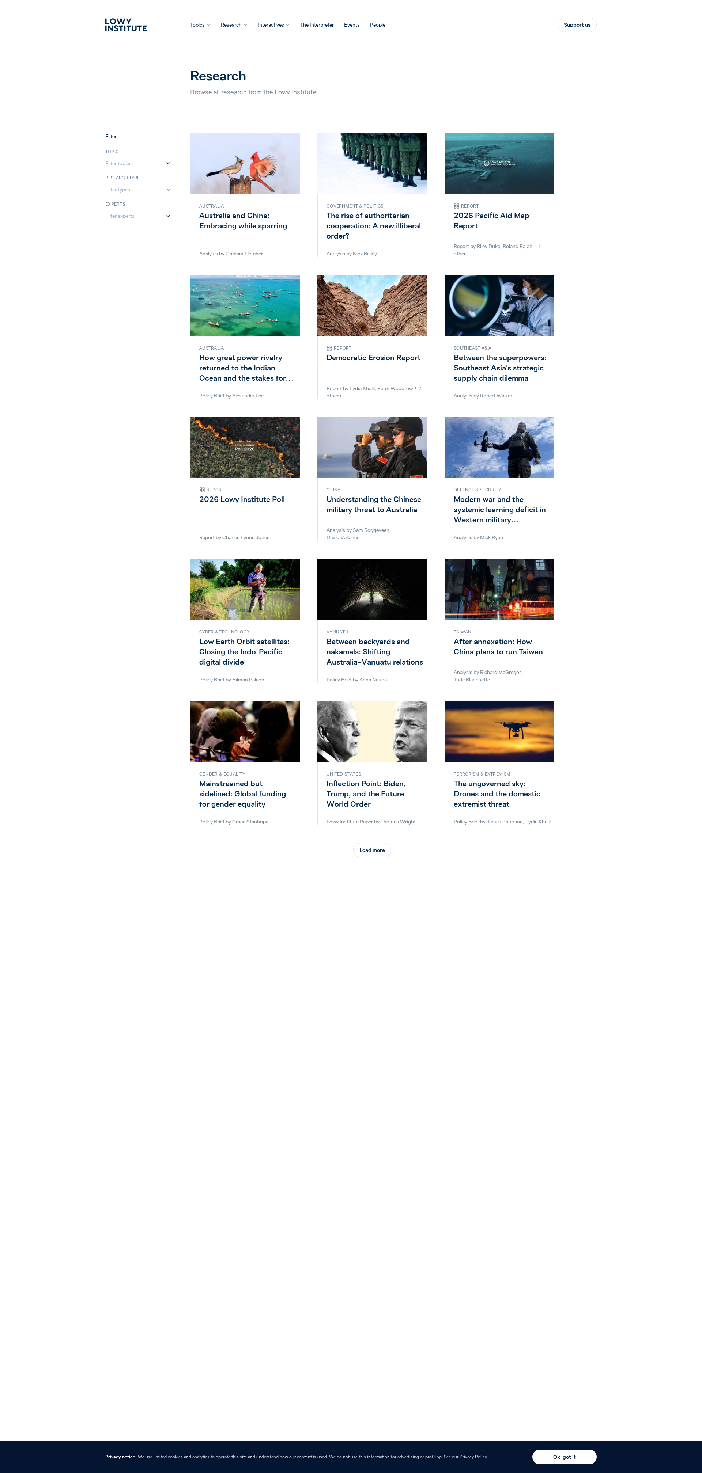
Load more (372, 850)
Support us (577, 25)
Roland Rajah (517, 246)
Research (231, 25)
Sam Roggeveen (371, 530)
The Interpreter (317, 25)
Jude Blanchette (472, 679)
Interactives (271, 25)
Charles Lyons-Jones (245, 537)
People (377, 25)
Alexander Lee (248, 395)
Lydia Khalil (362, 388)
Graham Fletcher (244, 253)
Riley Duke (488, 246)
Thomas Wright (398, 821)
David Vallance (343, 537)
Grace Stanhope (250, 821)
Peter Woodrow (395, 388)
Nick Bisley (365, 253)
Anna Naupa (373, 679)
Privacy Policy (473, 1456)
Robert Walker (496, 395)
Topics (197, 25)
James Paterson (505, 821)
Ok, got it (564, 1457)
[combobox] (134, 163)
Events (352, 25)
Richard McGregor (500, 672)
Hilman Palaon (248, 679)
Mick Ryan (491, 537)
